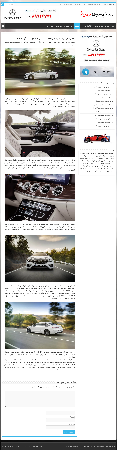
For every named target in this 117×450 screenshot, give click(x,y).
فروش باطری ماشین (94, 4)
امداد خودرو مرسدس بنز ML (105, 126)
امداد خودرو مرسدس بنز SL (105, 111)
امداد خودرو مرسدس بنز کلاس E (103, 104)
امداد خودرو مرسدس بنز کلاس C (103, 87)
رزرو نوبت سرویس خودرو (64, 26)
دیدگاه (72, 390)
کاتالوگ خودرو (86, 26)
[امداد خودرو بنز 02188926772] (96, 14)
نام (73, 410)
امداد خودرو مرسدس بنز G (105, 119)
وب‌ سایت (72, 424)
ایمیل (72, 417)
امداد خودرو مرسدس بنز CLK (104, 94)
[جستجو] (2, 4)
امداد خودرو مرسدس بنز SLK (104, 115)
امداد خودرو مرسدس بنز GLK (104, 122)
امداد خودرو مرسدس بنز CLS (104, 97)
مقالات (77, 26)
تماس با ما (50, 26)
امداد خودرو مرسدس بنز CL (105, 101)
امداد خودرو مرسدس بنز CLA (104, 90)
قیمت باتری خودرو (80, 4)
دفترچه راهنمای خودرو (102, 26)
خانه (113, 26)
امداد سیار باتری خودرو (66, 4)
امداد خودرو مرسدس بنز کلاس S (103, 108)
